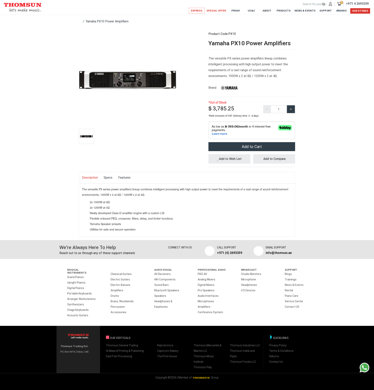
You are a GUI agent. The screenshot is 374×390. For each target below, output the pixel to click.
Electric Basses (120, 284)
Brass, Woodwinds (122, 301)
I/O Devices (248, 290)
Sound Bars (161, 284)
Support (325, 10)
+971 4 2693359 (357, 3)
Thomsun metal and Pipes (242, 353)
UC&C (251, 10)
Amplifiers (117, 290)
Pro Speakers (206, 290)
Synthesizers (75, 304)
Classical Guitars (121, 274)
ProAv (235, 10)
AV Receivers (162, 274)
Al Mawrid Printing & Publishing (125, 350)
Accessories (118, 312)
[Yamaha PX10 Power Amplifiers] (127, 80)
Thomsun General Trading (122, 345)
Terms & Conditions (281, 350)
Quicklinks (280, 337)
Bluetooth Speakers (166, 290)
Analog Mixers (206, 279)
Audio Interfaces (208, 295)
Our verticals (120, 337)
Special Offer (216, 10)
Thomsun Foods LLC (243, 361)
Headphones (249, 284)
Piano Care (291, 295)
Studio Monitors (251, 274)
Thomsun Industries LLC (245, 345)
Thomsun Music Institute (204, 359)
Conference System (210, 312)
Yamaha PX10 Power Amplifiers (107, 21)
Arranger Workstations (81, 298)
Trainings (290, 279)
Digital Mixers (206, 284)
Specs (108, 177)
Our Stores (360, 10)
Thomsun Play (203, 367)
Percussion (118, 306)
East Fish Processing (119, 356)
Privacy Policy (278, 345)
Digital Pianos (75, 288)
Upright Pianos (76, 282)
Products (284, 10)
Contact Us (276, 361)
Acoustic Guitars (77, 315)
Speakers (160, 295)
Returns (274, 356)
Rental (289, 290)
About (267, 10)
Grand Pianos (75, 277)
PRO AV (202, 274)
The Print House (167, 356)
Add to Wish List (230, 159)
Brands (341, 10)
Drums (115, 295)
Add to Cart (252, 146)
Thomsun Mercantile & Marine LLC (207, 348)
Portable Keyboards (79, 293)
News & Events (305, 10)
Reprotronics (165, 345)
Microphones (206, 301)
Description (90, 177)
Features (124, 177)
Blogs (288, 274)
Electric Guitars (120, 279)
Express (196, 10)
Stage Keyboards (78, 309)
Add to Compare (274, 159)
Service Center (294, 301)
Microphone (248, 279)
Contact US (292, 306)
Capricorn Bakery (167, 350)
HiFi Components (165, 279)
